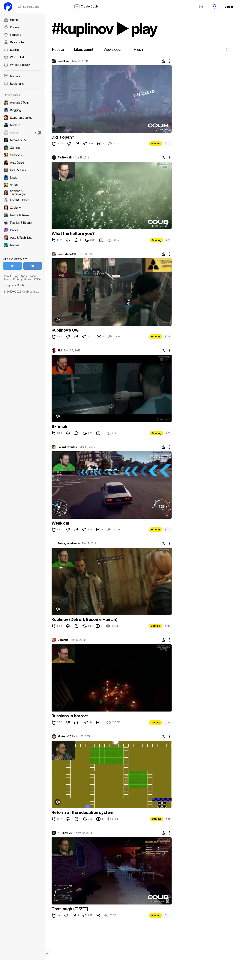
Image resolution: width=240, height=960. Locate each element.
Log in (229, 6)
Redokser (64, 61)
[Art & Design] (22, 162)
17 (167, 143)
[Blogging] (22, 110)
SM (60, 350)
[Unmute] (58, 320)
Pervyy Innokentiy (69, 543)
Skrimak (59, 426)
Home (14, 20)
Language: (15, 285)
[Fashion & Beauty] (22, 222)
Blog (16, 276)
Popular (15, 27)
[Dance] (22, 230)
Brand (32, 276)
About (7, 276)
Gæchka (63, 640)
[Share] (163, 61)
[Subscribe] (38, 132)
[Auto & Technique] (22, 237)
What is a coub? (20, 65)
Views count (113, 49)
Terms (7, 279)
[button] (228, 49)
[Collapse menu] (47, 953)
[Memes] (22, 245)
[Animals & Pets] (22, 102)
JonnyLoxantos (67, 447)
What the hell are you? (73, 233)
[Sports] (22, 185)
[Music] (22, 177)
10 (167, 625)
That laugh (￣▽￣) (70, 908)
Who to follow (19, 57)
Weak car (61, 523)
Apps (23, 276)
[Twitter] (12, 266)
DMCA (37, 279)
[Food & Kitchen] (22, 200)
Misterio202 (65, 736)
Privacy (17, 279)
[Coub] (8, 6)
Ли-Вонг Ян (65, 157)
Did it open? (63, 137)
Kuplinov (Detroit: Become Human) (84, 619)
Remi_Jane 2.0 (67, 254)
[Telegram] (32, 266)
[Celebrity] (22, 207)
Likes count (83, 49)
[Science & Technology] (22, 192)
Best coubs (17, 42)
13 (167, 529)
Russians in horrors (70, 715)
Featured (15, 35)
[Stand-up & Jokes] (22, 117)
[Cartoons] (22, 155)
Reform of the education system (82, 812)
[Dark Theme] (201, 7)
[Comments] (77, 143)
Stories (14, 50)
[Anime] (22, 132)
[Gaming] (22, 147)
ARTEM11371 (65, 833)
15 (167, 336)
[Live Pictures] (22, 170)
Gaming (155, 143)
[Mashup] (22, 125)
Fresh (138, 49)
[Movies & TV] (22, 140)
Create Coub (89, 6)
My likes (15, 76)
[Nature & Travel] (22, 215)
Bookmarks (17, 84)
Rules (27, 279)
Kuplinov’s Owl (65, 330)
